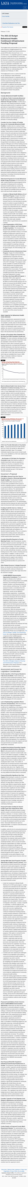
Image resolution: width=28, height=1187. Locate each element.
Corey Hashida (5, 16)
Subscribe (3, 1169)
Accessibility (21, 1171)
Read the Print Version (7, 27)
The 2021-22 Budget (9, 36)
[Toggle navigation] (25, 7)
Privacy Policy (13, 1171)
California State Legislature (13, 1169)
